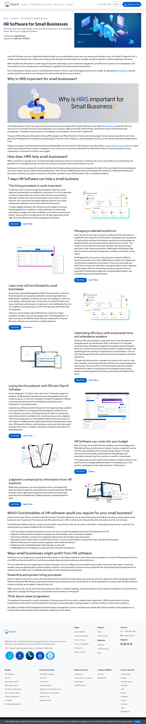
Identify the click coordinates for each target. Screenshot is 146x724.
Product (24, 5)
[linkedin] (128, 644)
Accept (137, 722)
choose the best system (115, 146)
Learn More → (28, 224)
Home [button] (6, 18)
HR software (122, 71)
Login (116, 4)
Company (69, 5)
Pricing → (92, 471)
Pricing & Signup (36, 5)
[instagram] (131, 644)
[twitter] (125, 644)
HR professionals (109, 126)
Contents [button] (14, 18)
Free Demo (48, 5)
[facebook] (122, 644)
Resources (58, 5)
